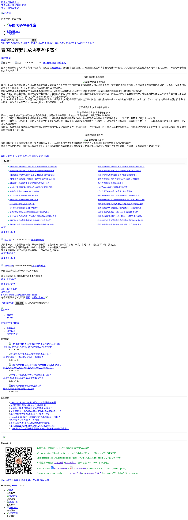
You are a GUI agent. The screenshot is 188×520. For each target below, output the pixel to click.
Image (11, 295)
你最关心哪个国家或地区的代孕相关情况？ (31, 408)
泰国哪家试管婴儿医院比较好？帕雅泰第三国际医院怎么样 (121, 167)
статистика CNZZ (92, 473)
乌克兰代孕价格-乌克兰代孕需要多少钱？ (23, 378)
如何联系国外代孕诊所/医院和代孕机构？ (23, 357)
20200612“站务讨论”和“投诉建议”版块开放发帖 (33, 402)
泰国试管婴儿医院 (41, 156)
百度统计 (58, 462)
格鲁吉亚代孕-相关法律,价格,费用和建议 (30, 423)
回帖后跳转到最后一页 (39, 303)
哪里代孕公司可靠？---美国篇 (24, 420)
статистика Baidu (74, 473)
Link (17, 295)
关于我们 (11, 480)
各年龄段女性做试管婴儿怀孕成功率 (23, 208)
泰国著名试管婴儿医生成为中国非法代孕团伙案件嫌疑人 (120, 216)
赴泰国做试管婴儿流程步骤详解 (22, 204)
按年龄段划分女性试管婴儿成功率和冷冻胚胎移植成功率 (120, 220)
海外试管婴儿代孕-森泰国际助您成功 (24, 191)
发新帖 (13, 289)
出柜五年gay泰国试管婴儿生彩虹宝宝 (113, 187)
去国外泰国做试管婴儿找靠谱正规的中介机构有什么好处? (32, 179)
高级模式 (5, 292)
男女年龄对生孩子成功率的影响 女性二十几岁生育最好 (119, 224)
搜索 (3, 39)
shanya (8, 239)
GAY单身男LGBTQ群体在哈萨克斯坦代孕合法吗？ (35, 417)
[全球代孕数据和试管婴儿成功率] (25, 386)
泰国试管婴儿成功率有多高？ (80, 43)
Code (27, 295)
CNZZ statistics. (80, 468)
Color (5, 295)
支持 (8, 253)
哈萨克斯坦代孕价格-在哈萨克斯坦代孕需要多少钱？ (36, 411)
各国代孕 (13, 31)
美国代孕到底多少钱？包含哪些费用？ (29, 405)
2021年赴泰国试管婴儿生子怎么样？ (23, 195)
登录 (3, 8)
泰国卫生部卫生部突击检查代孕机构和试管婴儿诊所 (30, 220)
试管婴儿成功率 (23, 156)
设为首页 (5, 2)
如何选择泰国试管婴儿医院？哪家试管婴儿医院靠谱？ (119, 171)
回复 (3, 227)
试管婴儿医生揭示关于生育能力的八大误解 (115, 191)
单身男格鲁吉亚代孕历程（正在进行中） (30, 414)
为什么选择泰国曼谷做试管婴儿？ (111, 183)
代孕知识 (11, 34)
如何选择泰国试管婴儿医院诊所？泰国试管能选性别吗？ (31, 187)
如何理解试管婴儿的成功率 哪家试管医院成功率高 (29, 212)
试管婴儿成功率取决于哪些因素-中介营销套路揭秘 (118, 212)
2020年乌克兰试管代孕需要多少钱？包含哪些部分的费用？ (40, 428)
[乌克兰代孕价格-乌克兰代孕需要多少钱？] (30, 375)
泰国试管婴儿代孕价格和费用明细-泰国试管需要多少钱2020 (33, 167)
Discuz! (15, 485)
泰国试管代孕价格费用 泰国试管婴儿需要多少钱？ (29, 183)
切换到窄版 (20, 5)
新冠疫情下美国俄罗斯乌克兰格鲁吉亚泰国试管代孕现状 (31, 171)
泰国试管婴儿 (7, 156)
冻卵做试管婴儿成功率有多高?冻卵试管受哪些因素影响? (31, 224)
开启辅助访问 (7, 5)
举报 (12, 232)
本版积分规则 (7, 303)
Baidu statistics (60, 468)
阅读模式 (61, 62)
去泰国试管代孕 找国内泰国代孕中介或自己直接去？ (119, 179)
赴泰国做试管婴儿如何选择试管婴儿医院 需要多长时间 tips (121, 200)
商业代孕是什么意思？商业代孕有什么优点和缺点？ (28, 367)
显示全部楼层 (49, 62)
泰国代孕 (59, 43)
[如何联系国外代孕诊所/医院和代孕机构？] (30, 354)
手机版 (19, 480)
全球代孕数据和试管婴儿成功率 (18, 388)
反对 (13, 253)
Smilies (33, 295)
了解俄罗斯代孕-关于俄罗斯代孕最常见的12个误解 (27, 347)
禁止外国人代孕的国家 (42, 43)
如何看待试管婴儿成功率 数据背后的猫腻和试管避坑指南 (120, 204)
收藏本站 (14, 2)
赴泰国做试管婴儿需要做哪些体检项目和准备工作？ (118, 195)
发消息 (10, 318)
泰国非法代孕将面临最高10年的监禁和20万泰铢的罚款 (119, 208)
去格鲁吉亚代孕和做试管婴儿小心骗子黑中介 (32, 425)
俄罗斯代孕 (12, 334)
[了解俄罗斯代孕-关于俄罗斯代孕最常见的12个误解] (34, 344)
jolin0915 (5, 310)
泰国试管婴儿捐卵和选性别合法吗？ (23, 200)
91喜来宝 (34, 480)
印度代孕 (11, 331)
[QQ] (4, 480)
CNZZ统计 (70, 462)
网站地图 (44, 480)
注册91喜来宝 (12, 8)
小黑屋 (26, 480)
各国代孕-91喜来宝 (10, 43)
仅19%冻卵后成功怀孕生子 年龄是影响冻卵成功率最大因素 (32, 216)
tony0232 (9, 265)
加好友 (10, 315)
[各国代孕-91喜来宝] (21, 25)
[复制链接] (6, 58)
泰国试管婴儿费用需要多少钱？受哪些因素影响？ (117, 175)
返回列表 (5, 289)
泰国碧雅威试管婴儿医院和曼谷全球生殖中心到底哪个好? (32, 175)
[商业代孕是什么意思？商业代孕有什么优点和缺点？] (35, 365)
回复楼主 (5, 323)
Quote (22, 295)
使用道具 (5, 232)
